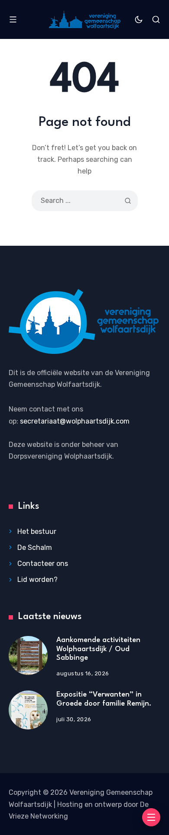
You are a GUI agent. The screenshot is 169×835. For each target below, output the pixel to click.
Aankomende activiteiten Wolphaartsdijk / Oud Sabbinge (98, 649)
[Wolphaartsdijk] (84, 19)
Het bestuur (36, 531)
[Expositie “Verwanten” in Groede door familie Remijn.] (28, 709)
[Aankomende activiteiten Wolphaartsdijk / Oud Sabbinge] (28, 655)
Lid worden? (37, 579)
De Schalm (34, 547)
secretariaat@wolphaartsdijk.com (75, 421)
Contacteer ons (42, 563)
